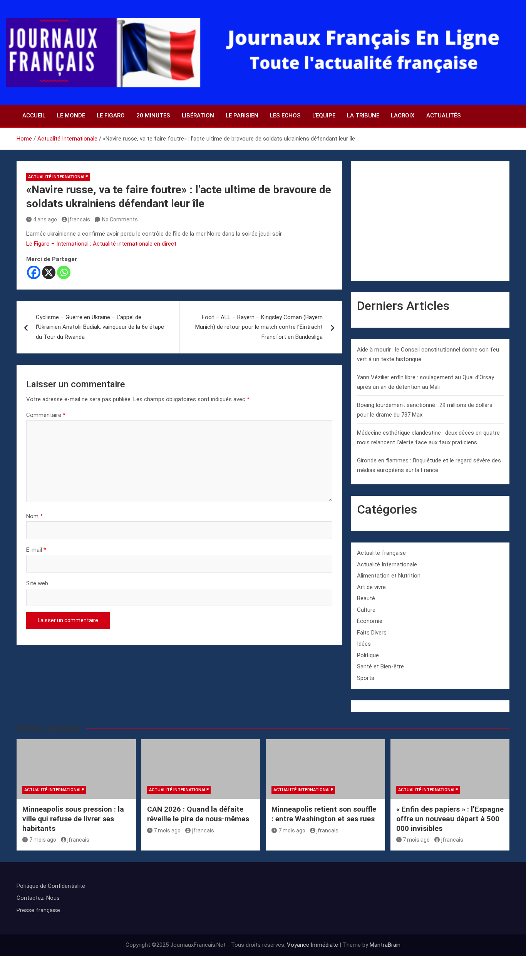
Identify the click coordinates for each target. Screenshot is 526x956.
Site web (37, 583)
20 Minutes (153, 115)
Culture (366, 609)
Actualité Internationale (58, 176)
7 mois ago (42, 840)
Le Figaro (111, 115)
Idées (364, 643)
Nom (34, 516)
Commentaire (45, 415)
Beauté (366, 598)
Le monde (71, 115)
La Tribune (363, 115)
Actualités (443, 115)
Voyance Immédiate (312, 944)
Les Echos (285, 115)
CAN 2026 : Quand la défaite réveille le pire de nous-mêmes (198, 814)
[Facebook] (33, 272)
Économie (369, 621)
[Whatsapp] (63, 272)
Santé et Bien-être (380, 666)
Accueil (33, 115)
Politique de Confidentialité (51, 885)
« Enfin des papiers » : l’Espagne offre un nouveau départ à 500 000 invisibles (450, 818)
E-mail (36, 549)
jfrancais (79, 219)
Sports (365, 678)
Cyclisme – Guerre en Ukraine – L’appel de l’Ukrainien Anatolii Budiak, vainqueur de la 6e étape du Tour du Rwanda (100, 327)
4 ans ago (45, 219)
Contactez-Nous (38, 897)
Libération (198, 115)
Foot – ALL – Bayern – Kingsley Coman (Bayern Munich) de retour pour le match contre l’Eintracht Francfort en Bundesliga (259, 327)
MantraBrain (385, 944)
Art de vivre (371, 587)
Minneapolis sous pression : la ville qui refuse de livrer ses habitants (73, 818)
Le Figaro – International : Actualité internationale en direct (101, 243)
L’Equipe (323, 115)
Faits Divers (372, 632)
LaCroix (403, 115)
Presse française (38, 910)
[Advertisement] (430, 221)
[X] (48, 272)
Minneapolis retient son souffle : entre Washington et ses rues (323, 814)
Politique (368, 655)
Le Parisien (242, 115)
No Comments (120, 219)
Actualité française (381, 552)
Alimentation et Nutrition (388, 575)
